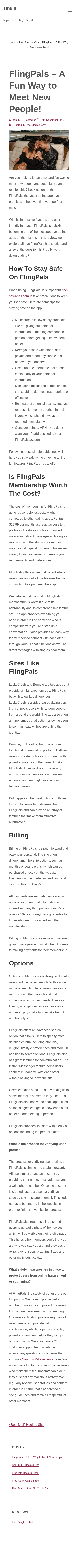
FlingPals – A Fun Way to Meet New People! (37, 1457)
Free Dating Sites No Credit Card (31, 1488)
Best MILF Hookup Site (25, 1464)
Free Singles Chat (35, 124)
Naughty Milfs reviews (37, 1359)
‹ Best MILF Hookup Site (26, 1425)
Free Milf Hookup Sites (25, 1472)
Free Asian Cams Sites (25, 1480)
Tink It (9, 8)
